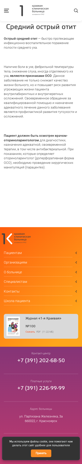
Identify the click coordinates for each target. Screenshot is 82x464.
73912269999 (41, 388)
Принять (41, 453)
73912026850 (41, 360)
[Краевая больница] (34, 11)
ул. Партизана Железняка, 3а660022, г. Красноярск (41, 418)
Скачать (30, 332)
